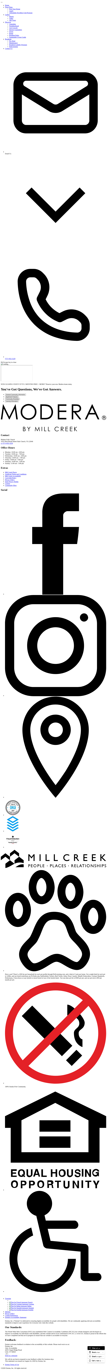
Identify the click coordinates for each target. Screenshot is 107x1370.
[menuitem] (55, 5)
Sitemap (7, 1312)
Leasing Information (12, 401)
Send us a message (11, 1356)
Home (7, 5)
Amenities (12, 24)
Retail (11, 33)
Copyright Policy (10, 478)
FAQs (11, 31)
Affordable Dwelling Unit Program (20, 13)
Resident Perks (14, 35)
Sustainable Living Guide (17, 37)
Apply (11, 11)
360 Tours (12, 20)
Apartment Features (12, 397)
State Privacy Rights (11, 482)
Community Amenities (12, 399)
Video (11, 18)
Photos (11, 16)
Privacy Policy (10, 480)
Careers (7, 483)
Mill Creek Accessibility (13, 476)
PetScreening (13, 47)
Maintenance (13, 43)
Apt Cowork (13, 28)
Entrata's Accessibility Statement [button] (15, 1317)
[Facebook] (55, 594)
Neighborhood (14, 26)
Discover (8, 22)
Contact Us (8, 48)
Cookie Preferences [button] (11, 1315)
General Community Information (15, 394)
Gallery (7, 15)
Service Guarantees (15, 30)
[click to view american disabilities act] (55, 1291)
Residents (8, 39)
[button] (55, 971)
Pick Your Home (14, 9)
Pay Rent (12, 41)
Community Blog (11, 485)
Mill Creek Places (11, 472)
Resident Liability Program (18, 45)
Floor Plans (9, 7)
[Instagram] (55, 695)
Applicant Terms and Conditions (15, 474)
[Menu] (2, 2)
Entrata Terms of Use (12, 1365)
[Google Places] (55, 797)
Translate (8, 1298)
